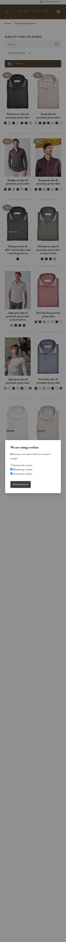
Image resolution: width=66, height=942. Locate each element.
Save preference (20, 484)
